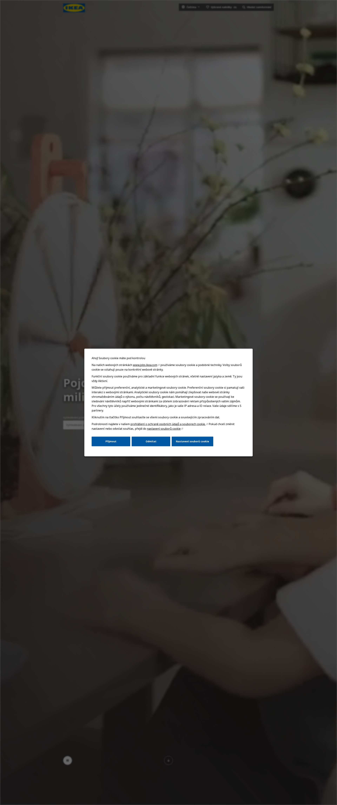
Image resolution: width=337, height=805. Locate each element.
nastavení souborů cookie (164, 429)
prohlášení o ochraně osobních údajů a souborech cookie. (168, 424)
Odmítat (151, 441)
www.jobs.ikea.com (145, 365)
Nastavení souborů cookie (192, 441)
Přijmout (110, 441)
